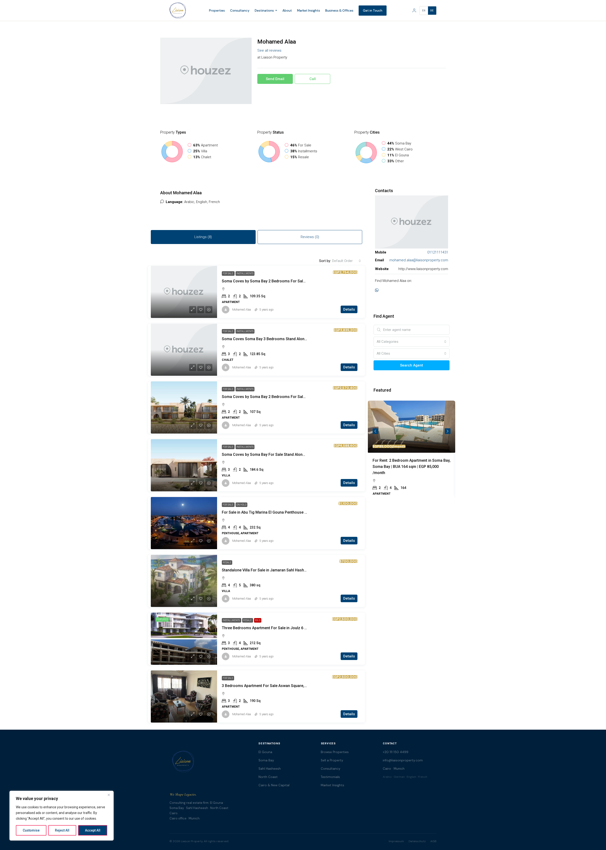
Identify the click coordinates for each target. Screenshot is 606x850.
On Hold (241, 504)
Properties (217, 11)
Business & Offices (339, 11)
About (287, 11)
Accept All (92, 830)
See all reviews (269, 50)
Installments (245, 273)
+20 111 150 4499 (395, 752)
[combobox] (346, 261)
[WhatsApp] (377, 290)
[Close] (108, 795)
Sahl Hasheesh (269, 769)
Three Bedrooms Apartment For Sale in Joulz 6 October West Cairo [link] (280, 628)
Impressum (396, 841)
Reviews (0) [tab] (310, 237)
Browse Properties (335, 752)
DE (432, 10)
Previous (375, 431)
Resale (227, 562)
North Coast (268, 777)
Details (349, 309)
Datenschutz (417, 841)
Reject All (62, 830)
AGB (433, 841)
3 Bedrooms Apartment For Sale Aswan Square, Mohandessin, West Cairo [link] (286, 685)
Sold (257, 620)
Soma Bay (266, 760)
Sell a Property (332, 760)
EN (424, 10)
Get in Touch (372, 11)
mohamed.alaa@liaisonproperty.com (418, 260)
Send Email (275, 79)
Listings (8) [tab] (203, 237)
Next (447, 431)
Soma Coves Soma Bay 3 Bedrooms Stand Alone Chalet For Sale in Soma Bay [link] (289, 339)
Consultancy (240, 11)
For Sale (228, 273)
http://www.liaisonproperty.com (423, 269)
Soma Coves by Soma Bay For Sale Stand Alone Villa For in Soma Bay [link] (282, 454)
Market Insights (308, 11)
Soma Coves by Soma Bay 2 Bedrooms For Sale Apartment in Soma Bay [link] (284, 281)
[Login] (414, 10)
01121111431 (437, 252)
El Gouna (265, 752)
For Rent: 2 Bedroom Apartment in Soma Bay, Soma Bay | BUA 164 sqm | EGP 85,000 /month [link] (411, 466)
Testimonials (330, 777)
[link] (184, 292)
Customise (31, 830)
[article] (411, 451)
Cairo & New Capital (274, 785)
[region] (61, 816)
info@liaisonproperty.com (403, 760)
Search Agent (411, 365)
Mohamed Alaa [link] (241, 309)
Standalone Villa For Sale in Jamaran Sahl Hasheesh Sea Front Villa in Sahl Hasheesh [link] (296, 570)
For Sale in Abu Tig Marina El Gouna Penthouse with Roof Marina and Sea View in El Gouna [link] (300, 512)
